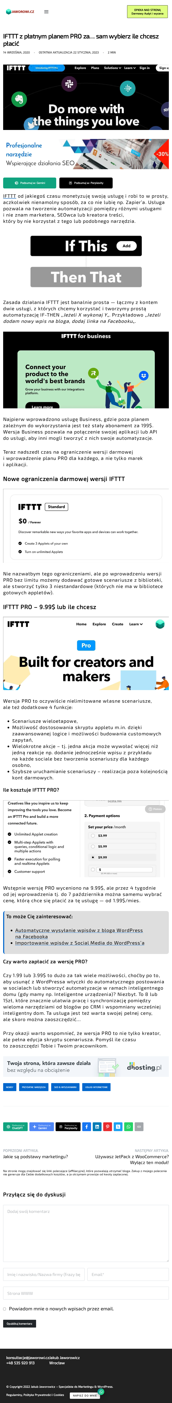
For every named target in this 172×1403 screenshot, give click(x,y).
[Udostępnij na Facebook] (86, 1126)
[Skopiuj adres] (139, 1126)
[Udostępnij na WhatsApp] (128, 1126)
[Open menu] (46, 11)
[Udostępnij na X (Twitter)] (118, 1126)
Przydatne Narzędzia (33, 1087)
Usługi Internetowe (96, 1087)
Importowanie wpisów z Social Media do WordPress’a (80, 943)
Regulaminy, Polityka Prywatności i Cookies (35, 1395)
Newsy (9, 1087)
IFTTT (9, 196)
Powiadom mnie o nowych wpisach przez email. (61, 1308)
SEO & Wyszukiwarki (65, 1087)
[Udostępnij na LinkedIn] (97, 1126)
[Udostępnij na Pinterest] (107, 1126)
